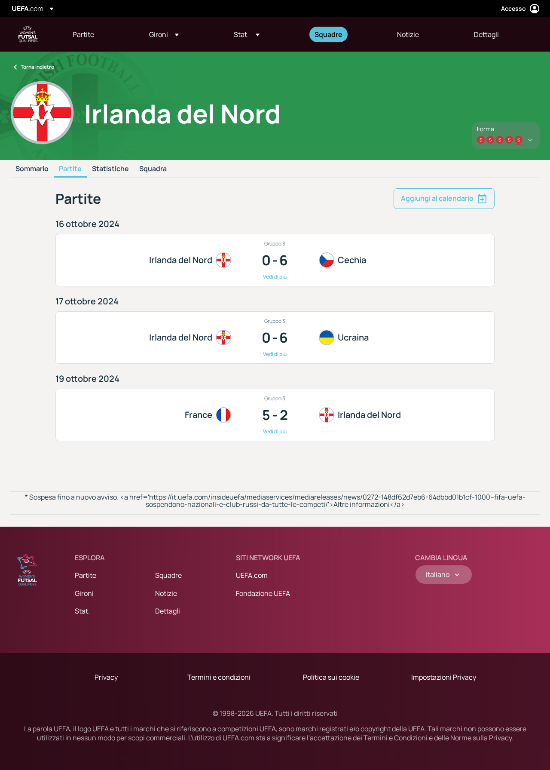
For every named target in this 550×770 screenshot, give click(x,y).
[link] (83, 34)
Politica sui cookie (331, 677)
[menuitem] (100, 34)
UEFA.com (252, 575)
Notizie (166, 593)
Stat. (82, 611)
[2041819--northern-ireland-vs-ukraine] (275, 337)
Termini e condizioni (219, 677)
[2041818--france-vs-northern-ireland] (275, 415)
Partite (70, 169)
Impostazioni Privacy (443, 677)
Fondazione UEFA (263, 593)
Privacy (106, 677)
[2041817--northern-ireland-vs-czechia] (275, 260)
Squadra (153, 169)
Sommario (32, 169)
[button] (164, 34)
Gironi (84, 593)
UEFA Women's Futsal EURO (28, 34)
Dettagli (167, 611)
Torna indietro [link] (37, 67)
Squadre (168, 575)
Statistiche (110, 169)
